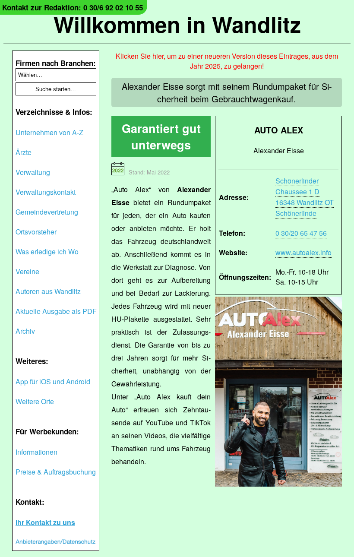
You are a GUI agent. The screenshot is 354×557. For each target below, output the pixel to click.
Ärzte (24, 152)
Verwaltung (33, 172)
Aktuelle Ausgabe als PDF (56, 311)
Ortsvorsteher (36, 232)
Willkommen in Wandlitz (177, 24)
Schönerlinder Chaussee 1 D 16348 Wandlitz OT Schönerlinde (304, 197)
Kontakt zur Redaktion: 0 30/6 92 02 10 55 (72, 7)
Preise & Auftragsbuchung (56, 472)
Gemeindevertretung (47, 212)
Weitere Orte (35, 401)
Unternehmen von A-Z (49, 132)
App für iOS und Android (53, 381)
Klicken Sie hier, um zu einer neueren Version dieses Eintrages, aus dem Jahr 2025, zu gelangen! (227, 61)
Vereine (27, 271)
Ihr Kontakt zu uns (45, 522)
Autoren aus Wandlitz (48, 291)
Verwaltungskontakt (46, 192)
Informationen (36, 452)
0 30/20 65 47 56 (301, 233)
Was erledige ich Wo (47, 251)
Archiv (25, 331)
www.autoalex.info (303, 252)
